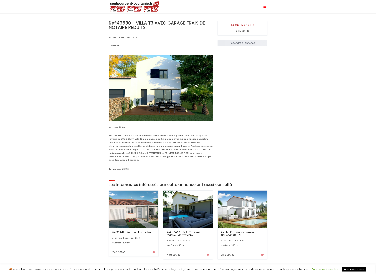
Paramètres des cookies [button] (325, 269)
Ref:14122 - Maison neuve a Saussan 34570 (238, 234)
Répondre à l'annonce (242, 43)
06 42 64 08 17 (245, 25)
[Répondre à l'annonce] (153, 252)
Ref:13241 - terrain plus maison (132, 232)
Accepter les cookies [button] (354, 269)
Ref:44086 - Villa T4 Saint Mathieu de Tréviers (183, 234)
